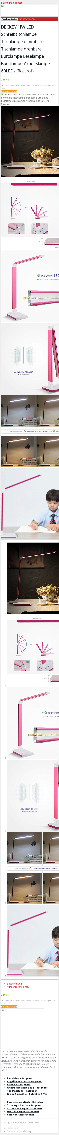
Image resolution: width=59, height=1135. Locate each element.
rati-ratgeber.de (27, 19)
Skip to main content (12, 2)
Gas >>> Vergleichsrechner (23, 1111)
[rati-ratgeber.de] (29, 15)
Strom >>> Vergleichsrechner (24, 1108)
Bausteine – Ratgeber (20, 1078)
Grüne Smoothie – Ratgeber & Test (28, 1094)
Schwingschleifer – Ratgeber (24, 1105)
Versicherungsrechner (20, 1114)
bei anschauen (9, 91)
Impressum (13, 1128)
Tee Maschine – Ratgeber (22, 1090)
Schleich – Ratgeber (19, 1084)
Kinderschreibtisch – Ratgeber (25, 1102)
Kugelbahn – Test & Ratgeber (24, 1081)
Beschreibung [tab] (14, 983)
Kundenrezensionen (18, 986)
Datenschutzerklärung (19, 1131)
